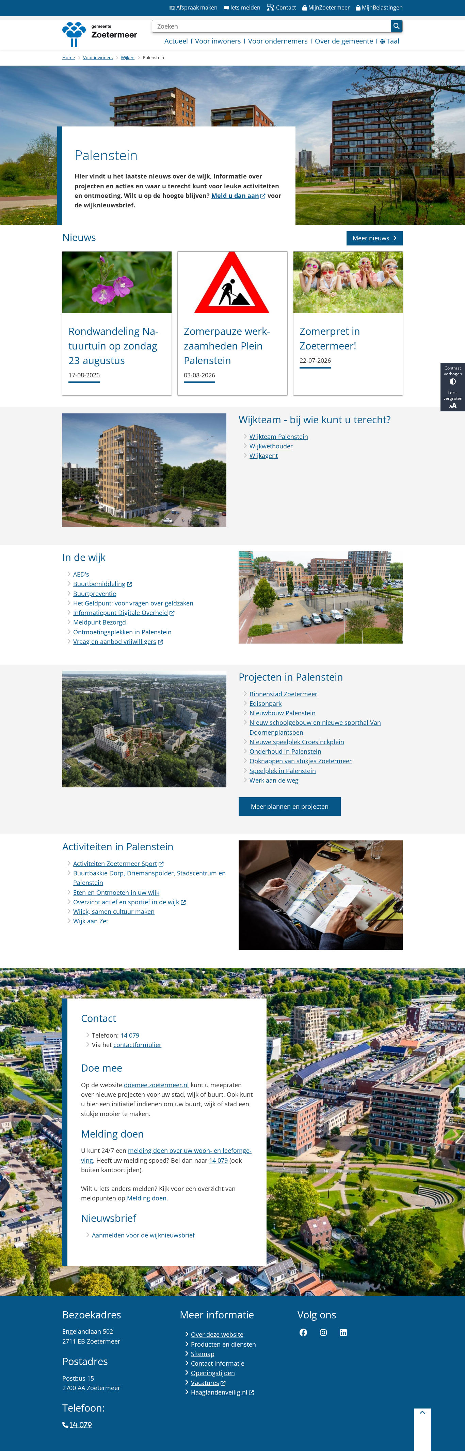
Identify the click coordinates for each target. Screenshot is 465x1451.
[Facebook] (304, 1333)
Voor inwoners (98, 57)
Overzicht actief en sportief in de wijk (126, 902)
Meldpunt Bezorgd (99, 622)
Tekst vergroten (453, 395)
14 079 (130, 1035)
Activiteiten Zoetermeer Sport (115, 863)
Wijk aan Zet (90, 921)
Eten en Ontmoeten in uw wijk (116, 892)
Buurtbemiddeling (99, 584)
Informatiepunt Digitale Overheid (120, 613)
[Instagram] (323, 1333)
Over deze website (217, 1334)
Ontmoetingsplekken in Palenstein (122, 632)
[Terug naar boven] (422, 1430)
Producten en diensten (223, 1344)
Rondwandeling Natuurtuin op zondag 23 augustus (113, 345)
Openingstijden (213, 1373)
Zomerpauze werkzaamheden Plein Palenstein (227, 345)
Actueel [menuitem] (176, 41)
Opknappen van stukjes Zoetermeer (301, 761)
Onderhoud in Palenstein (285, 751)
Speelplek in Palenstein (283, 771)
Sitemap (202, 1354)
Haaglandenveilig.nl (219, 1392)
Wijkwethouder (271, 446)
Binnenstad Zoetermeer (283, 694)
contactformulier (137, 1045)
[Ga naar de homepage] (99, 34)
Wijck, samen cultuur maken (114, 911)
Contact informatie (217, 1363)
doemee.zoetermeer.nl (156, 1085)
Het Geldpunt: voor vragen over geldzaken (133, 603)
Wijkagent (264, 455)
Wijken (127, 57)
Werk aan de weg (274, 780)
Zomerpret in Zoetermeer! (330, 338)
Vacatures (205, 1383)
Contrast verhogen (453, 371)
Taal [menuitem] (392, 41)
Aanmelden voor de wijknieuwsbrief (143, 1235)
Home (68, 57)
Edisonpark (266, 703)
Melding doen (146, 1198)
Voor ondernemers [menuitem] (278, 41)
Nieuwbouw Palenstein (283, 713)
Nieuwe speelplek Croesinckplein (297, 742)
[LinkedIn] (343, 1333)
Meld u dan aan (235, 195)
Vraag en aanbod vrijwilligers (114, 641)
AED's (81, 574)
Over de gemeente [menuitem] (344, 41)
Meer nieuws (371, 238)
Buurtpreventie (94, 594)
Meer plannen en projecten (289, 806)
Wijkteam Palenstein (279, 436)
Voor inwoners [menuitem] (218, 41)
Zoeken (396, 26)
